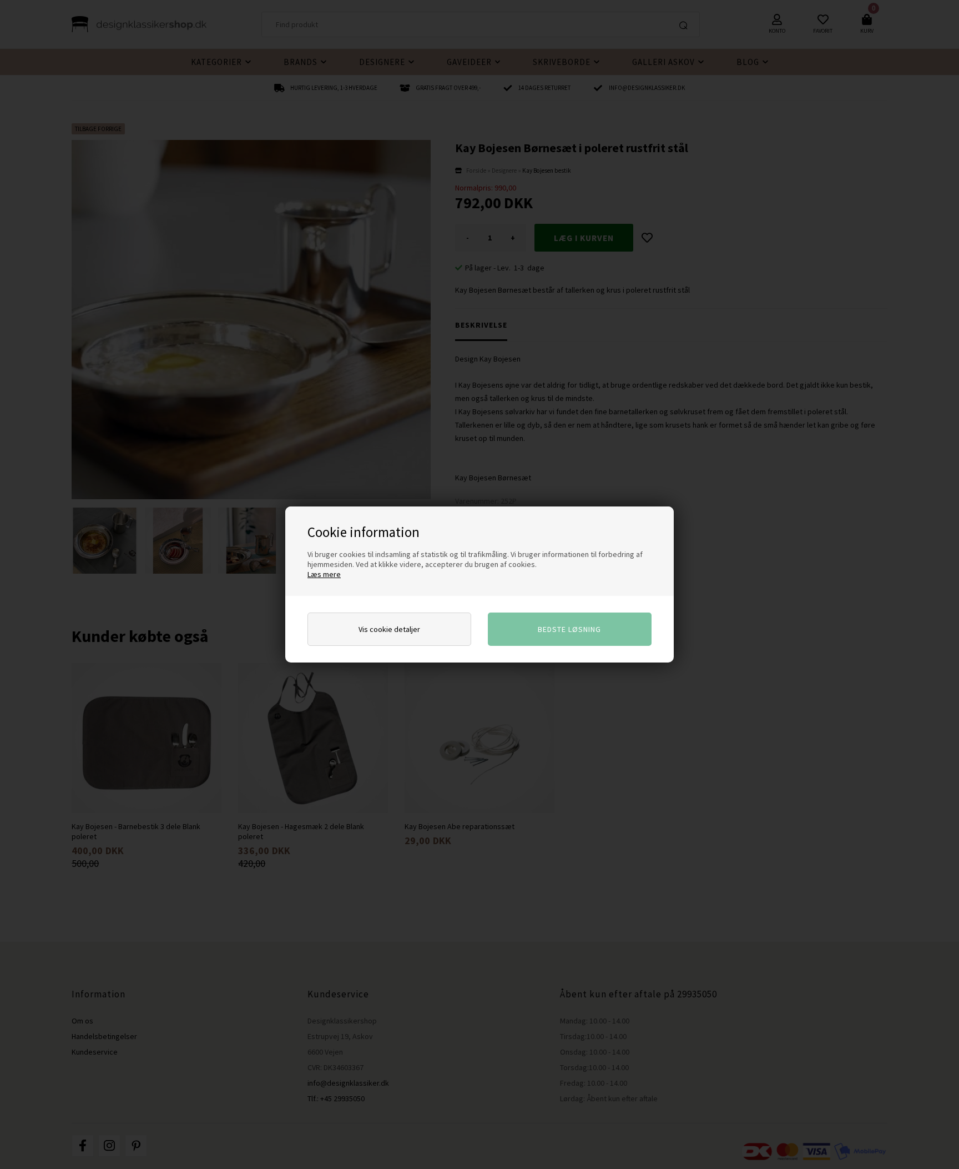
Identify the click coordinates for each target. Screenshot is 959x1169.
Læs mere (324, 574)
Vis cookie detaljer (389, 629)
